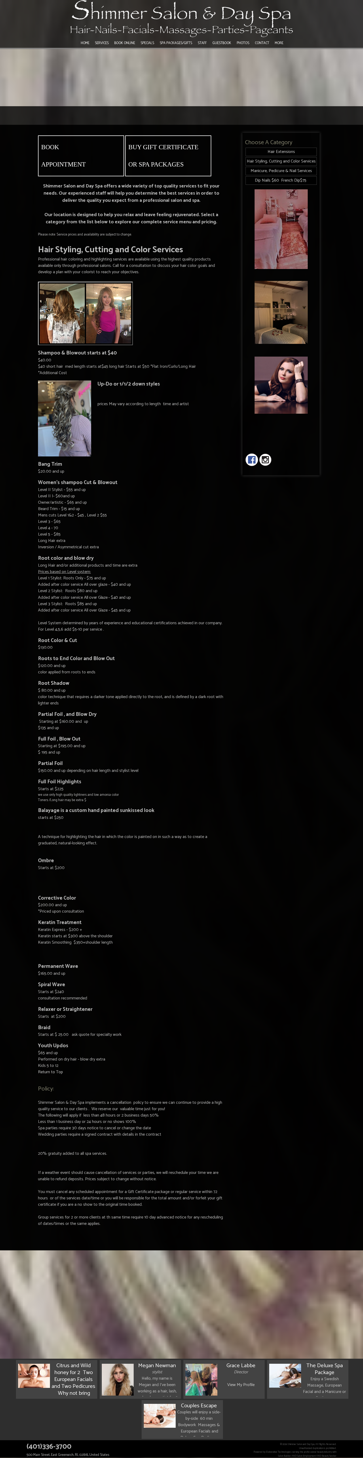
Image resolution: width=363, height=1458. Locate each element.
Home (85, 43)
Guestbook (221, 43)
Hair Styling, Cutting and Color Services (281, 161)
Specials (147, 43)
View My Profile (241, 1384)
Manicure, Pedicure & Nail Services (281, 170)
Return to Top (50, 1072)
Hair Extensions (281, 151)
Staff (202, 43)
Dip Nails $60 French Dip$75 (281, 180)
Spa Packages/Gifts (176, 43)
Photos (243, 43)
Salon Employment (306, 1456)
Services (102, 43)
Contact (262, 43)
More (279, 43)
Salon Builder (284, 1456)
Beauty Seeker (329, 1456)
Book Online (124, 43)
